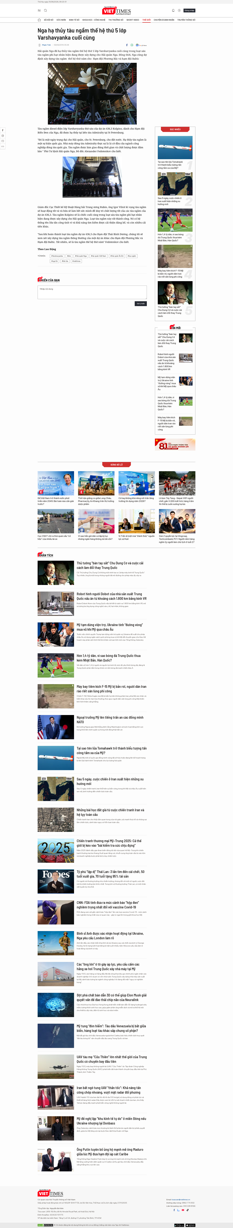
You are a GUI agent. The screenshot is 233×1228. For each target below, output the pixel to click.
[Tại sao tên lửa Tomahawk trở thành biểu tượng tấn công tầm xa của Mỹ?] (175, 147)
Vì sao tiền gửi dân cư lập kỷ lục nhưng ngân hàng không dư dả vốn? (95, 537)
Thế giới (146, 20)
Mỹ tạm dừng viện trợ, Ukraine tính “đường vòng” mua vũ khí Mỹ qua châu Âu (167, 383)
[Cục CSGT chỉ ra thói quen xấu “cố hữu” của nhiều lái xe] (56, 521)
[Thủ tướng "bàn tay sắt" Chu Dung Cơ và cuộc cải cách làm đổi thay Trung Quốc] (175, 292)
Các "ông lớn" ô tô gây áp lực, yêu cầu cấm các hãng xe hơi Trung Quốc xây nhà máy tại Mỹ (108, 966)
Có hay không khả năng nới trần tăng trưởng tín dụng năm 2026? (136, 499)
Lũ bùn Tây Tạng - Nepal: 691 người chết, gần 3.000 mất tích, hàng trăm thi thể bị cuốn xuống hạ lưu (176, 501)
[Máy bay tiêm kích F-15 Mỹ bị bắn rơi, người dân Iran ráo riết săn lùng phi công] (175, 256)
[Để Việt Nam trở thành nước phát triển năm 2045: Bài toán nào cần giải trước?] (56, 483)
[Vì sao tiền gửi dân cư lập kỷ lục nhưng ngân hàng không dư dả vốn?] (96, 521)
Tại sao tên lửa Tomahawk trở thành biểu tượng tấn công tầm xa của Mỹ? (170, 165)
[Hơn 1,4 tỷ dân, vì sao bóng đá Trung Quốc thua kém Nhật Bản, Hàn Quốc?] (175, 220)
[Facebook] (127, 45)
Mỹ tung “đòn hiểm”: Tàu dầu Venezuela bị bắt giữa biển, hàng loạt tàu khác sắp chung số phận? (111, 1028)
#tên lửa (65, 261)
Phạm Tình (46, 45)
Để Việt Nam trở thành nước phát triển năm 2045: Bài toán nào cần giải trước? (56, 501)
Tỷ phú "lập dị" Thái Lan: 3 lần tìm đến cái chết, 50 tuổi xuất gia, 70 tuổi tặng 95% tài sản (110, 873)
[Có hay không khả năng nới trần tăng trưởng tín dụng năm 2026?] (137, 483)
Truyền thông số (186, 20)
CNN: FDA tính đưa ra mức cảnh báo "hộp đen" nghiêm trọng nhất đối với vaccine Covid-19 (108, 904)
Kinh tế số (74, 20)
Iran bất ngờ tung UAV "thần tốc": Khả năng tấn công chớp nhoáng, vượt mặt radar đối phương (109, 1090)
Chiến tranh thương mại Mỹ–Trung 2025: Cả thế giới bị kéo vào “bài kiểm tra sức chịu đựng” (109, 843)
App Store (179, 1225)
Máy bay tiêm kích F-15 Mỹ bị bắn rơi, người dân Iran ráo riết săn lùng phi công (170, 273)
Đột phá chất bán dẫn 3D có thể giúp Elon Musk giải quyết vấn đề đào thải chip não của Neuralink (112, 997)
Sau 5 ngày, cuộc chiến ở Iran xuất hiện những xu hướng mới (169, 201)
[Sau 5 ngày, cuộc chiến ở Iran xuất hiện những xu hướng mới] (175, 183)
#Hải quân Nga (81, 256)
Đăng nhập (189, 10)
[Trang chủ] (39, 20)
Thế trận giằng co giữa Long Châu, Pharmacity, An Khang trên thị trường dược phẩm (96, 501)
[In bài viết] (131, 45)
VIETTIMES (116, 10)
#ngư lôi (54, 261)
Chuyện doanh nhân (164, 20)
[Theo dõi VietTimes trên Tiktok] (187, 1210)
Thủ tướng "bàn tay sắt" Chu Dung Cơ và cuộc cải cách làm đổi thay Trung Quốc (170, 311)
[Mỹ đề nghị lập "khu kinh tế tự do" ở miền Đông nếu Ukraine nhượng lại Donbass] (56, 1128)
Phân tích (46, 555)
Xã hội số (48, 20)
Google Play (190, 1225)
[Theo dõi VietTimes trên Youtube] (183, 1210)
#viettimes (76, 261)
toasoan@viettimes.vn (180, 1199)
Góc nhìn (61, 20)
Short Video (132, 20)
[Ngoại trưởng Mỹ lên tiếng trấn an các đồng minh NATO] (56, 727)
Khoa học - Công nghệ (94, 20)
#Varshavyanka (57, 256)
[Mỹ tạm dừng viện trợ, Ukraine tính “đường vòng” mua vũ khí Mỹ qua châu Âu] (186, 381)
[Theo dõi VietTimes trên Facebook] (174, 1210)
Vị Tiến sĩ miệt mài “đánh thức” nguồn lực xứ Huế (137, 537)
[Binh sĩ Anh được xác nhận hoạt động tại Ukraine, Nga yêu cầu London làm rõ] (56, 943)
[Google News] (141, 45)
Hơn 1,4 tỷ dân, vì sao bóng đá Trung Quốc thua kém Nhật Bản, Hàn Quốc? (171, 237)
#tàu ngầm (132, 256)
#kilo (69, 256)
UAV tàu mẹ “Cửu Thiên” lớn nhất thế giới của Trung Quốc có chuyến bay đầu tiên (112, 1059)
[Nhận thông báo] (173, 10)
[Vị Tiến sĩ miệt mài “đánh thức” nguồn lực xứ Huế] (137, 521)
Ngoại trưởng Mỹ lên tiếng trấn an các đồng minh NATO (110, 719)
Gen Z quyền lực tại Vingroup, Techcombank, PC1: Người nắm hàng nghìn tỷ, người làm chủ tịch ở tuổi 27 (177, 539)
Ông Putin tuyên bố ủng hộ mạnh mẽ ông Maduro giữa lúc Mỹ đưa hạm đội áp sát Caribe (110, 1151)
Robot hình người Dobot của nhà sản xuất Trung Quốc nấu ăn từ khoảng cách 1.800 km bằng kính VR (167, 362)
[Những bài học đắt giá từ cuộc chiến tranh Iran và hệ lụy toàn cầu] (56, 820)
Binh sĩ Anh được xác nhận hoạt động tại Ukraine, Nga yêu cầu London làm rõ (110, 935)
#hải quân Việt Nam (98, 256)
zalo (178, 1210)
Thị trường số (115, 20)
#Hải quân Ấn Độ (116, 256)
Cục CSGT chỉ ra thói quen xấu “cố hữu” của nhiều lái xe (54, 537)
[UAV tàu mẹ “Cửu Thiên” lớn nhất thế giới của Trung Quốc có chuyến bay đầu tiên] (56, 1067)
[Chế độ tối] (179, 10)
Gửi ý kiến (141, 304)
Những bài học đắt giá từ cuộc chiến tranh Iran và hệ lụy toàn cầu (110, 812)
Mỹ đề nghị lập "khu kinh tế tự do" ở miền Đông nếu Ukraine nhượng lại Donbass (111, 1120)
